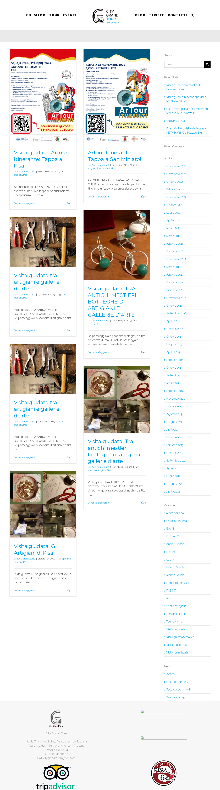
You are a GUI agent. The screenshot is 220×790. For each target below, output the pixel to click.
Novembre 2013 (176, 398)
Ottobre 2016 (174, 305)
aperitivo (92, 470)
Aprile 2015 (173, 352)
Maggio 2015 (174, 344)
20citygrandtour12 (25, 171)
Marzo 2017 (173, 267)
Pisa (25, 175)
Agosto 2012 (174, 468)
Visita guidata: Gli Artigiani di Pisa (36, 549)
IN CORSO (172, 536)
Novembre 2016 (176, 298)
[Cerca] (190, 15)
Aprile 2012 (173, 491)
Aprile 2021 (173, 220)
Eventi (170, 528)
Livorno (171, 551)
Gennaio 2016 (174, 329)
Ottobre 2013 (174, 406)
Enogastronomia (176, 520)
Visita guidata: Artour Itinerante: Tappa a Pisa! (41, 159)
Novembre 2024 (176, 166)
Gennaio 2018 (174, 251)
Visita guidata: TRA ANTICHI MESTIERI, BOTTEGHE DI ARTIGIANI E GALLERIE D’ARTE (113, 301)
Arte (64, 294)
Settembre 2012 (176, 460)
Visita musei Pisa (176, 644)
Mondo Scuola (175, 567)
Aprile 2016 (173, 321)
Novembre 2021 (176, 197)
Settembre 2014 (176, 375)
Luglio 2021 (173, 212)
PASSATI (171, 590)
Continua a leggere (23, 203)
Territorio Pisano (176, 613)
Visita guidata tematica (180, 637)
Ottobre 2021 (174, 205)
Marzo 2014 (173, 383)
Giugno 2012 (174, 483)
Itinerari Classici (175, 544)
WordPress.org (175, 697)
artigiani (18, 175)
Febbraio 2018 (175, 243)
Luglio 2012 (173, 476)
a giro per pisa (175, 513)
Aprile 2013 (173, 429)
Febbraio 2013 (175, 445)
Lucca (170, 559)
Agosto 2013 (174, 414)
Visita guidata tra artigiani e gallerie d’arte (36, 282)
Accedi (170, 674)
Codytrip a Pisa (175, 120)
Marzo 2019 (173, 236)
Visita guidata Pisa (177, 629)
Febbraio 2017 (175, 274)
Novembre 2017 (176, 259)
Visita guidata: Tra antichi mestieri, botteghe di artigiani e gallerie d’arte (116, 451)
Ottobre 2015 (174, 336)
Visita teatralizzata (177, 652)
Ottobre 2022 (174, 181)
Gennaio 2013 (174, 452)
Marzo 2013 (173, 437)
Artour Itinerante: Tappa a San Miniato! (114, 155)
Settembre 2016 (176, 313)
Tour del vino (174, 621)
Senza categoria (176, 606)
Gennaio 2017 (174, 282)
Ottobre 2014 (174, 367)
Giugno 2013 (174, 421)
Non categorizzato (178, 582)
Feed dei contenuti (177, 681)
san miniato (108, 168)
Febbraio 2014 (175, 391)
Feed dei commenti (178, 689)
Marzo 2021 (173, 228)
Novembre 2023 (176, 174)
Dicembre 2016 (175, 290)
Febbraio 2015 (175, 360)
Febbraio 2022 (175, 189)
